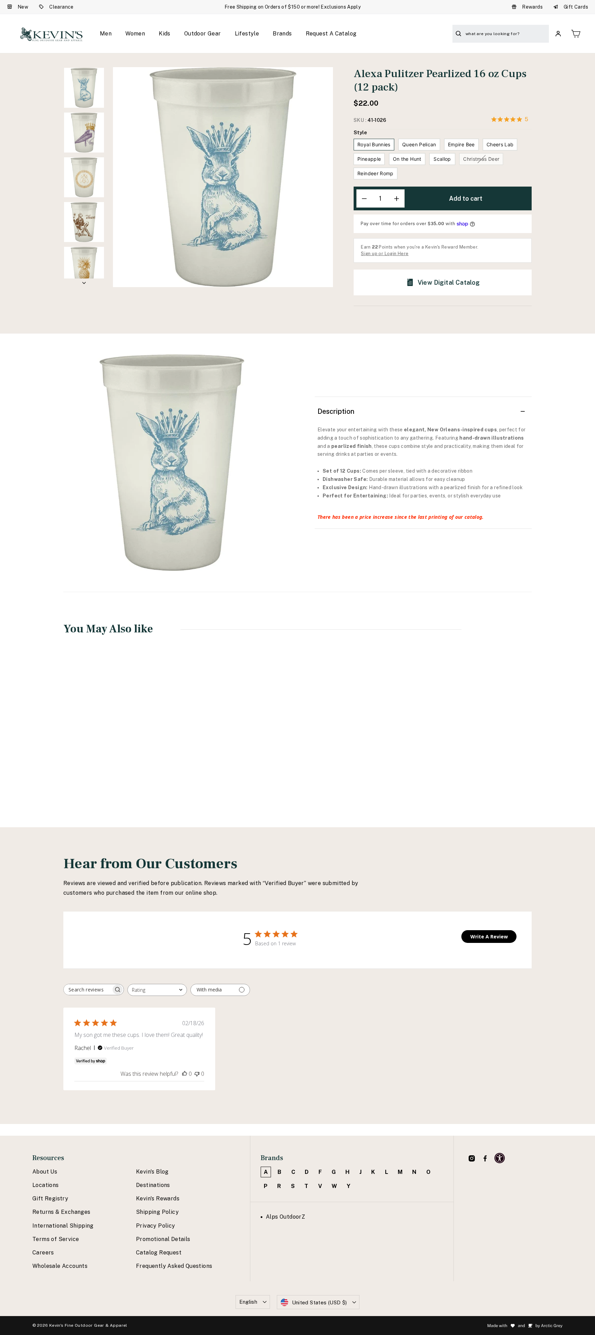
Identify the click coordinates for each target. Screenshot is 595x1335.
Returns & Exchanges (61, 1212)
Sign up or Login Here (384, 253)
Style (360, 132)
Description (335, 411)
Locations (45, 1185)
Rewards (532, 7)
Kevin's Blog (152, 1171)
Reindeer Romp (375, 173)
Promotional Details (163, 1239)
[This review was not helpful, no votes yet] (197, 1074)
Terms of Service (55, 1239)
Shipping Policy (157, 1212)
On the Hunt (407, 159)
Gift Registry (50, 1198)
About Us (44, 1171)
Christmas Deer (481, 159)
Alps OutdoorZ (285, 1216)
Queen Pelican (419, 144)
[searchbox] (87, 989)
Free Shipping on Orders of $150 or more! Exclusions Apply (293, 7)
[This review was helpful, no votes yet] (184, 1074)
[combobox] (157, 990)
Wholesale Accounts (59, 1266)
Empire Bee (461, 144)
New (23, 7)
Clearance (61, 7)
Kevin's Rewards (157, 1198)
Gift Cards (576, 7)
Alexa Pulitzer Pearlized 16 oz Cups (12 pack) (106, 749)
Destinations (153, 1185)
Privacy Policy (155, 1225)
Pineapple (369, 159)
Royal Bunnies (373, 144)
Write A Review (489, 936)
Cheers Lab (500, 144)
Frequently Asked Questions (174, 1266)
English (248, 1302)
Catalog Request (158, 1252)
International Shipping (63, 1225)
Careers (43, 1252)
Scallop (442, 159)
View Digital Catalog (449, 282)
